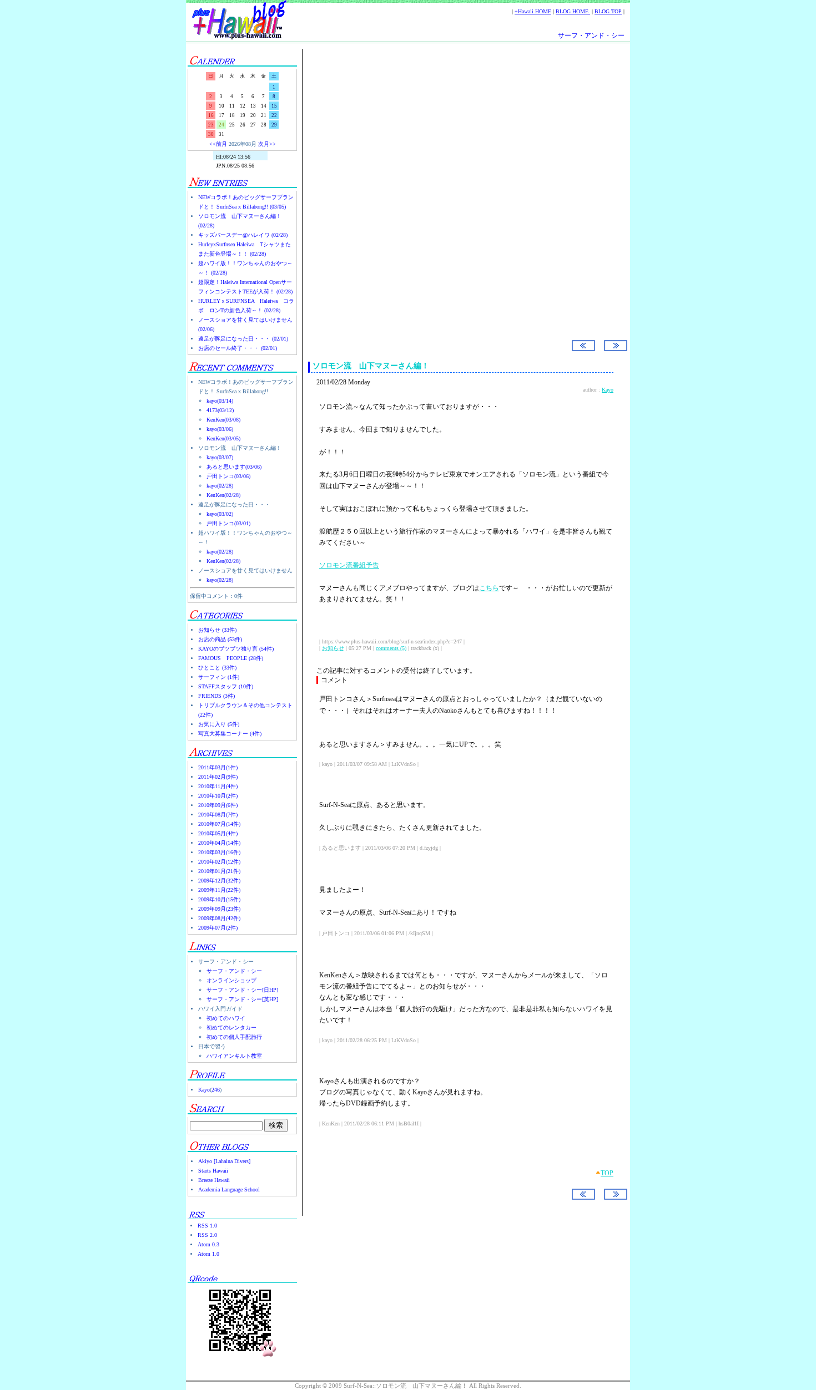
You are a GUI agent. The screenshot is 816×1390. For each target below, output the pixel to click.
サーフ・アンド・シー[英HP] (242, 999)
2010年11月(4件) (218, 786)
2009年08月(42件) (219, 918)
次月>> (267, 144)
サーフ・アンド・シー (591, 35)
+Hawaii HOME (533, 11)
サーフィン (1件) (218, 677)
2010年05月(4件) (218, 833)
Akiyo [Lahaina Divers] (224, 1161)
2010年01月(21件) (219, 871)
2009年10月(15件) (219, 899)
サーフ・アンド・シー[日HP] (242, 990)
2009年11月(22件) (219, 890)
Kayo (204, 1090)
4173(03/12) (220, 410)
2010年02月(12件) (219, 862)
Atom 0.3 (208, 1244)
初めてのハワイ (225, 1018)
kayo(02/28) (219, 486)
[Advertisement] (460, 143)
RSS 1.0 (207, 1225)
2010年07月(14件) (219, 824)
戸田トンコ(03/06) (228, 476)
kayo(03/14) (219, 401)
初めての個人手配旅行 (234, 1037)
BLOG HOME (573, 11)
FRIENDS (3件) (216, 696)
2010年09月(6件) (218, 805)
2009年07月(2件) (218, 928)
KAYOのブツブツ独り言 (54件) (236, 649)
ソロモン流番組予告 (349, 565)
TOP (607, 1173)
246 (215, 1090)
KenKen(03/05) (223, 438)
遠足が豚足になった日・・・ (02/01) (243, 339)
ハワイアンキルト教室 (234, 1056)
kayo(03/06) (219, 429)
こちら (489, 588)
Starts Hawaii (213, 1171)
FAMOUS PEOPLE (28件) (230, 658)
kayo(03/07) (219, 457)
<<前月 (218, 144)
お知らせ (333, 648)
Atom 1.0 (208, 1254)
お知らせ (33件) (217, 630)
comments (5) (391, 648)
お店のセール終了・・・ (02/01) (237, 348)
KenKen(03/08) (223, 420)
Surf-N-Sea (354, 239)
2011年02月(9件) (218, 777)
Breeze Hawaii (214, 1180)
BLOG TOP (608, 11)
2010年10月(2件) (218, 796)
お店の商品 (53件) (220, 639)
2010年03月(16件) (219, 852)
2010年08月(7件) (218, 814)
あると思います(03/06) (233, 467)
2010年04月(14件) (219, 843)
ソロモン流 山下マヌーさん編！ (371, 366)
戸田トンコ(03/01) (228, 523)
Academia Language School (229, 1189)
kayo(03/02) (219, 514)
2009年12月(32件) (219, 880)
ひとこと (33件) (217, 667)
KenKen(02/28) (223, 495)
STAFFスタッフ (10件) (225, 686)
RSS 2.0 (207, 1235)
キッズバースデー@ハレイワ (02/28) (243, 235)
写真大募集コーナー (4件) (229, 733)
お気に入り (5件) (218, 724)
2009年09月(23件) (219, 909)
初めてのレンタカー (231, 1027)
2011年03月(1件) (218, 767)
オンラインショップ (231, 980)
